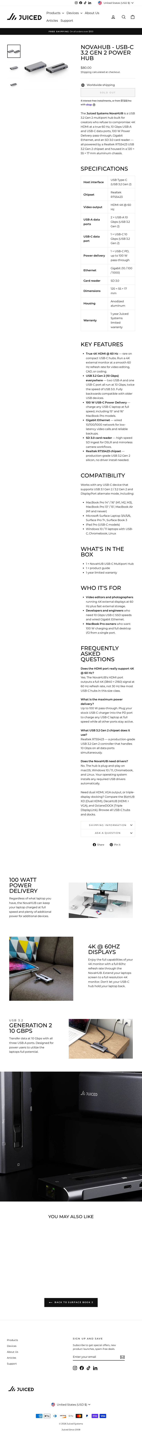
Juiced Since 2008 (71, 1429)
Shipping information (108, 825)
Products (53, 13)
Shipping (86, 72)
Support (67, 21)
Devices (73, 13)
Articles (52, 21)
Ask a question (108, 833)
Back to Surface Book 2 (73, 1302)
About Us (92, 13)
